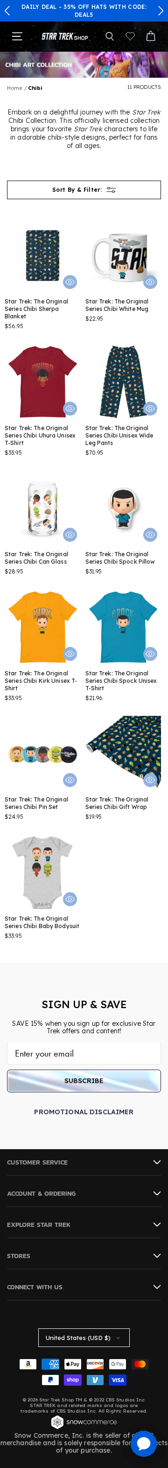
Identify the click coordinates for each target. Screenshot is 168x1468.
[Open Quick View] (70, 282)
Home (14, 88)
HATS (99, 6)
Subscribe (84, 1081)
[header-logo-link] (65, 36)
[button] (7, 11)
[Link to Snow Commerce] (84, 1428)
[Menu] (17, 36)
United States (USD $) (78, 1337)
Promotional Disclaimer (83, 1112)
